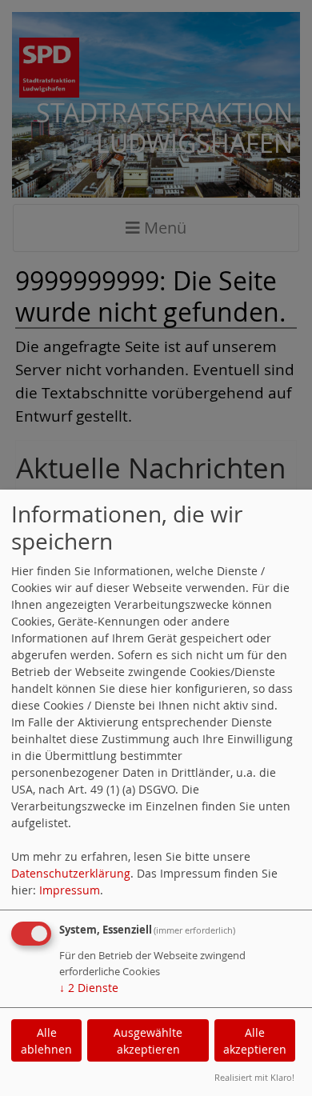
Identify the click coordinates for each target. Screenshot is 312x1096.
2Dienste (88, 987)
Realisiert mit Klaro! (254, 1077)
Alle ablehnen (46, 1041)
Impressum (69, 890)
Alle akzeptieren (254, 1041)
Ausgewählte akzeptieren (148, 1041)
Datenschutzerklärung (70, 873)
